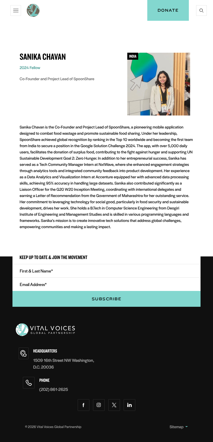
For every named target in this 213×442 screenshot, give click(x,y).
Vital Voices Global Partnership (59, 426)
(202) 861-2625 (53, 389)
